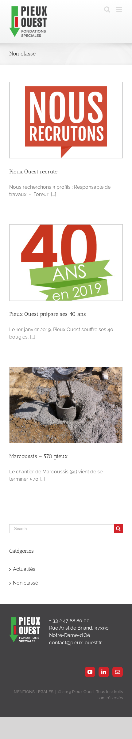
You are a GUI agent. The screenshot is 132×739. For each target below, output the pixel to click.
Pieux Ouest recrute (33, 171)
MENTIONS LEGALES (33, 691)
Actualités (24, 569)
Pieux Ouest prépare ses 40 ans (47, 314)
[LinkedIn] (104, 672)
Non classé (25, 583)
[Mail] (117, 672)
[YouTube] (90, 672)
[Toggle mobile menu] (119, 9)
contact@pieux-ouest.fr (75, 643)
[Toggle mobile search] (107, 9)
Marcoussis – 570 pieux (38, 456)
